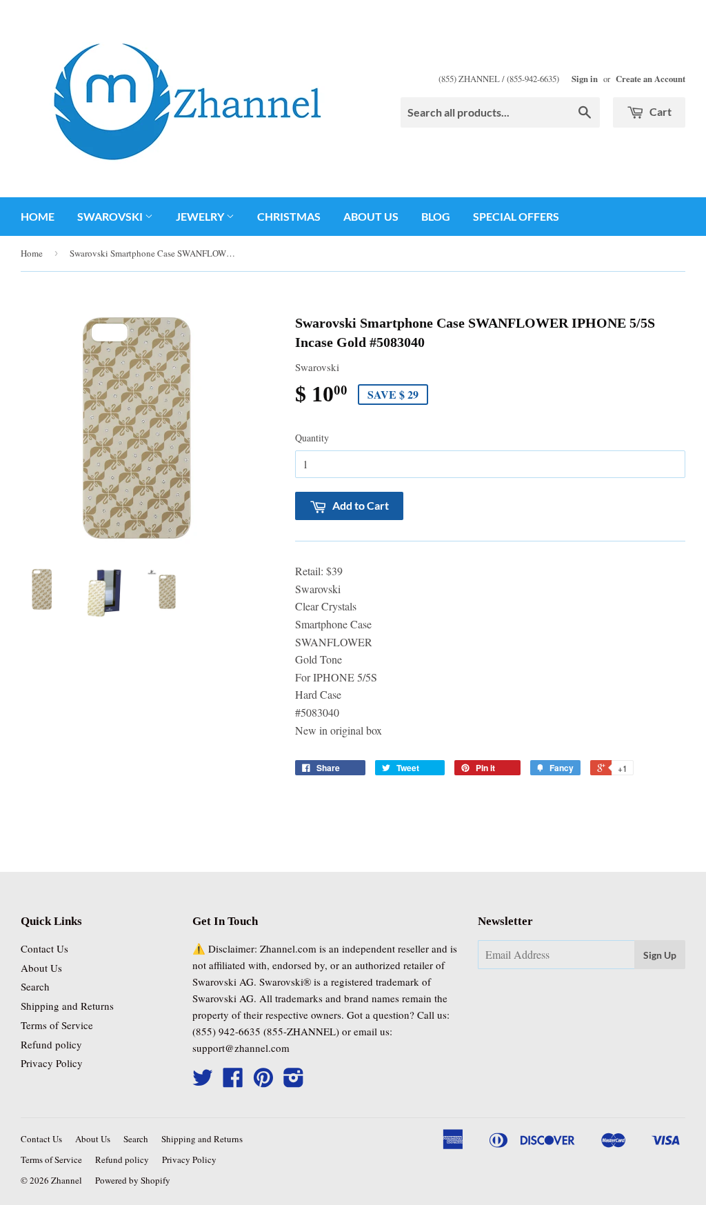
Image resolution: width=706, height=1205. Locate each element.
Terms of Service (57, 1025)
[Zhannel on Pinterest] (263, 1081)
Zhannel (66, 1180)
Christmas (289, 216)
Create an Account (650, 78)
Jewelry (201, 216)
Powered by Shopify (132, 1180)
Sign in (585, 78)
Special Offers (516, 216)
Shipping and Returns (67, 1006)
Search (35, 986)
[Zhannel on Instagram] (293, 1081)
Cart (659, 111)
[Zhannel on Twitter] (202, 1081)
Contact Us (44, 948)
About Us (371, 216)
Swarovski (111, 216)
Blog (435, 216)
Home (37, 216)
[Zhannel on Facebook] (233, 1081)
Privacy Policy (52, 1063)
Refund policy (51, 1044)
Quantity (312, 437)
